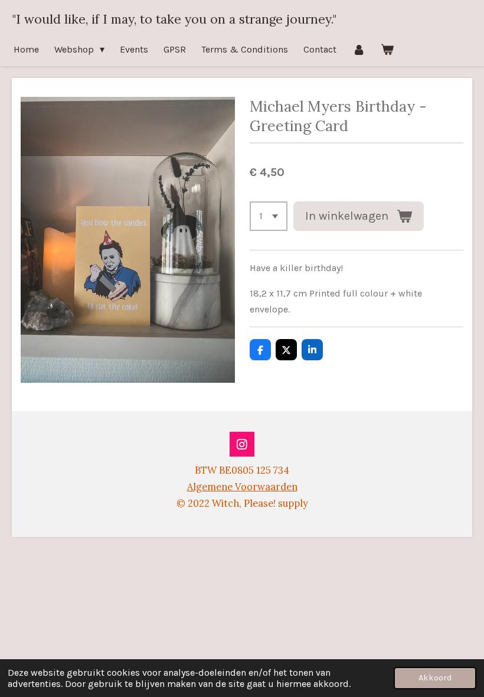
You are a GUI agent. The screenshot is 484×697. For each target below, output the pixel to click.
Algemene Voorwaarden (242, 487)
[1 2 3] (268, 216)
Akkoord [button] (435, 678)
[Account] (358, 49)
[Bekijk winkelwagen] (387, 49)
